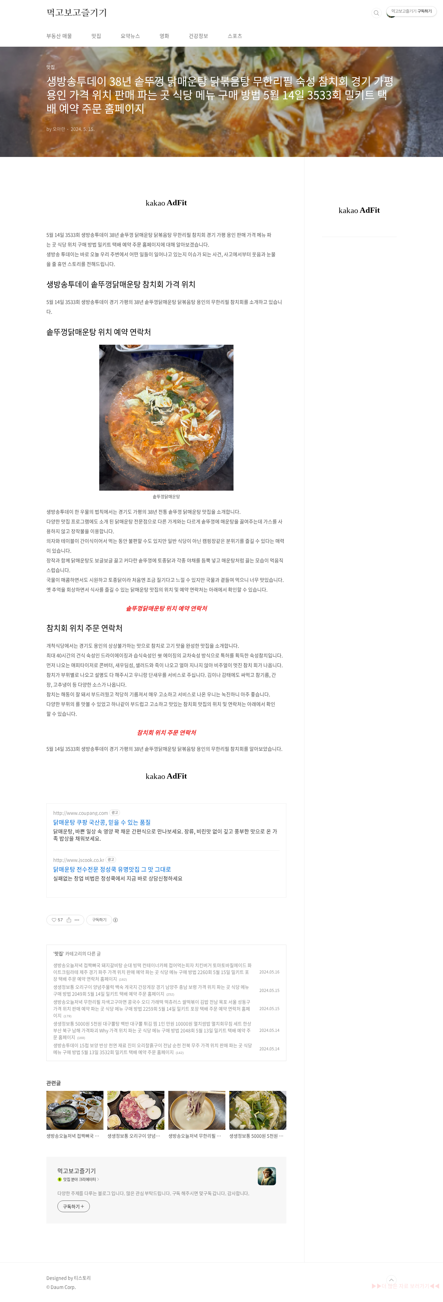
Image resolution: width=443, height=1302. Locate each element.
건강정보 (198, 36)
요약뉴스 (130, 36)
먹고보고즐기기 (76, 12)
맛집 (96, 36)
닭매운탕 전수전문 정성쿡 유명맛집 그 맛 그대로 (112, 869)
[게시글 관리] (77, 920)
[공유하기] (69, 920)
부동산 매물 (59, 36)
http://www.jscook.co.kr (78, 860)
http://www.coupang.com (80, 813)
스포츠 (235, 36)
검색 (376, 13)
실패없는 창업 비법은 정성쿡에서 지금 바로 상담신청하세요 (118, 878)
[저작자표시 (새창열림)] (115, 920)
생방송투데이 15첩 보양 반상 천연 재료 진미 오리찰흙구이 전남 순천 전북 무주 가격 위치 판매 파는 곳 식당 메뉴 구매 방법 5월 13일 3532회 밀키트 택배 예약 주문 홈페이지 (152, 1048)
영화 (164, 36)
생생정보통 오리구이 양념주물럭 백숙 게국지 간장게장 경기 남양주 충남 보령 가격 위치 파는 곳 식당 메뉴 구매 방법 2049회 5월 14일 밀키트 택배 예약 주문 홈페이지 (151, 990)
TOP (391, 1280)
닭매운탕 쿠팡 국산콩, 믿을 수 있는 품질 (102, 822)
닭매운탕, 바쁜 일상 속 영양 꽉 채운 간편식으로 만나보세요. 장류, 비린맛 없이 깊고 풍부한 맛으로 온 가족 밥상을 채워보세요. (165, 834)
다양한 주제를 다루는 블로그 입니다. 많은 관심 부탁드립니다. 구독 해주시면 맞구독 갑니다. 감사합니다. (153, 1193)
